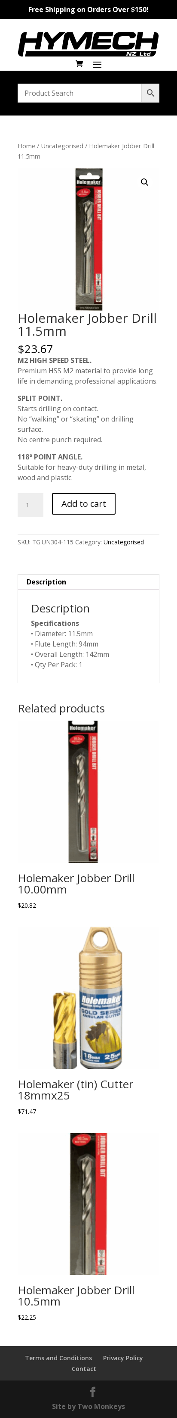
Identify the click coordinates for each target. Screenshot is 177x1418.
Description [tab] (46, 582)
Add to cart (83, 503)
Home (26, 145)
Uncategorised (62, 145)
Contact (84, 1369)
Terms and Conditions (58, 1358)
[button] (145, 182)
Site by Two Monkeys (88, 1406)
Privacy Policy (123, 1358)
